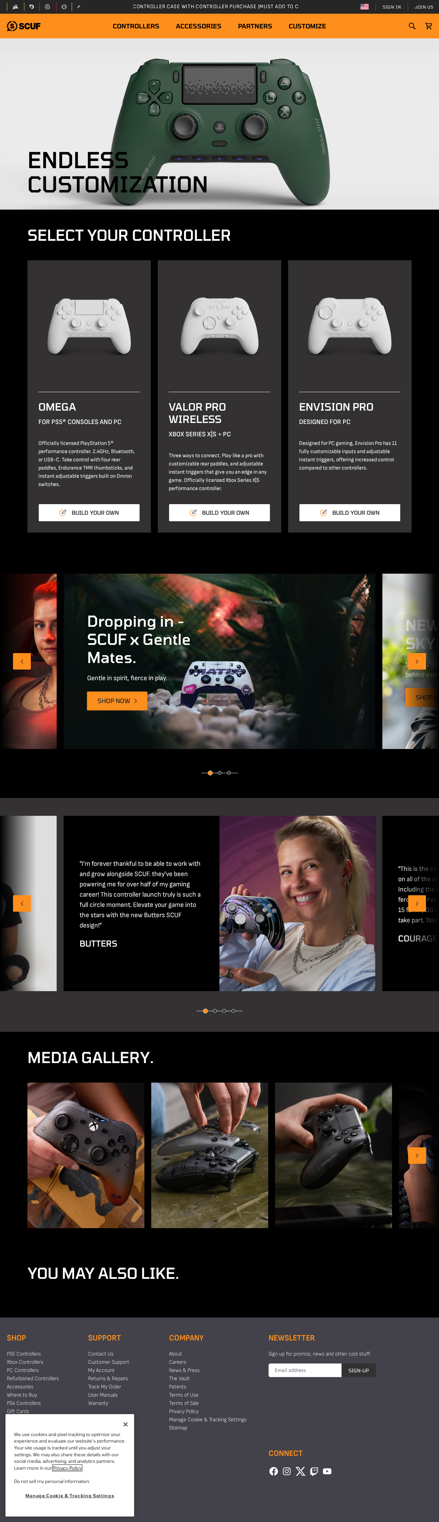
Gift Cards (18, 1411)
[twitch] (314, 1471)
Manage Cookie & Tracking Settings (208, 1420)
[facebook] (274, 1471)
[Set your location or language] (364, 7)
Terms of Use (184, 1395)
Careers (177, 1362)
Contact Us (101, 1354)
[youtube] (327, 1471)
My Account (101, 1370)
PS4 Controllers (24, 1403)
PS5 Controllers (24, 1354)
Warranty (98, 1403)
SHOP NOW (113, 701)
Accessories (199, 26)
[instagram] (287, 1471)
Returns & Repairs (108, 1378)
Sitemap (178, 1428)
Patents (177, 1387)
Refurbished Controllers (33, 1378)
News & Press (184, 1370)
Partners (255, 26)
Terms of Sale (184, 1403)
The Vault (179, 1378)
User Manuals (103, 1395)
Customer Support (108, 1362)
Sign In (392, 6)
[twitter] (300, 1471)
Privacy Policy (184, 1411)
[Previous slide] (22, 661)
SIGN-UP (358, 1370)
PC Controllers (23, 1370)
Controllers (136, 26)
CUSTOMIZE (307, 26)
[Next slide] (417, 661)
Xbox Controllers (25, 1362)
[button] (23, 26)
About (175, 1354)
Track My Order (104, 1387)
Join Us (424, 6)
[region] (69, 1465)
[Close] (125, 1424)
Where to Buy (22, 1395)
